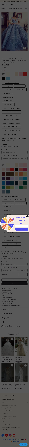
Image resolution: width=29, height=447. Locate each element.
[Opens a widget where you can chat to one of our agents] (23, 444)
